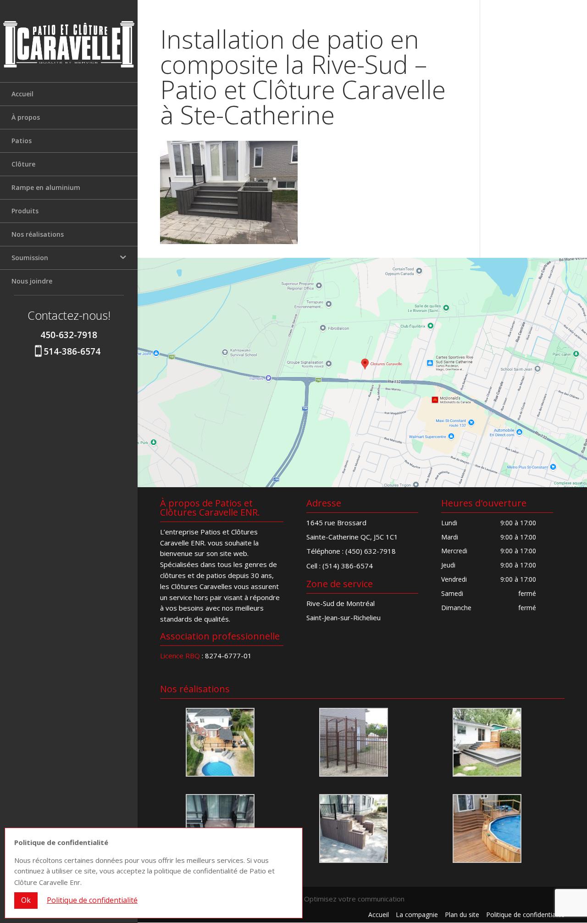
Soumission (29, 257)
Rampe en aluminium (45, 187)
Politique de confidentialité (525, 914)
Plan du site (462, 914)
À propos (25, 117)
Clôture (23, 164)
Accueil (22, 93)
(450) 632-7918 (370, 551)
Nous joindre (31, 281)
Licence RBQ (180, 655)
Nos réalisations (37, 234)
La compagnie (417, 914)
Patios (21, 140)
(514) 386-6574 (347, 565)
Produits (25, 210)
